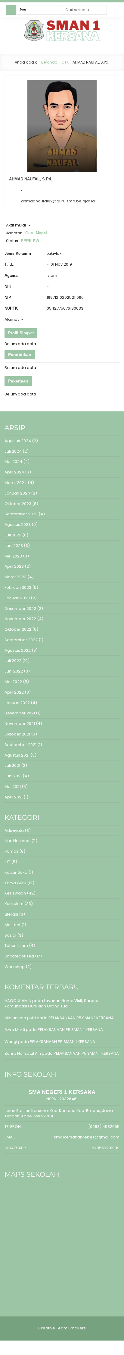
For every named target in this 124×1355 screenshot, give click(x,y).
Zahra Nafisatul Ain (23, 1053)
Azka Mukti (15, 1029)
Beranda (49, 62)
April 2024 (14, 472)
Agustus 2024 (18, 441)
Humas (11, 851)
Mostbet (12, 925)
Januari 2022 (17, 703)
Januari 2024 (17, 493)
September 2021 (20, 745)
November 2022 (20, 619)
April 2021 (14, 797)
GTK (65, 62)
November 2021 (20, 723)
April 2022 (14, 692)
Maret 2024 (16, 482)
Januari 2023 (17, 598)
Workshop (15, 966)
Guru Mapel (36, 233)
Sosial (10, 935)
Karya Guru (15, 883)
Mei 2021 (13, 786)
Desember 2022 (20, 608)
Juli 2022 (13, 660)
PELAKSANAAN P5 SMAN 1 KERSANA (81, 1018)
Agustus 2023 (18, 524)
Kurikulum (14, 904)
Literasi (11, 914)
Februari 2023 (18, 587)
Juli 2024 (13, 451)
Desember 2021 (20, 713)
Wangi (11, 1041)
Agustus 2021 (17, 755)
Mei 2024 (13, 461)
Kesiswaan (15, 893)
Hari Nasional (17, 841)
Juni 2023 (14, 545)
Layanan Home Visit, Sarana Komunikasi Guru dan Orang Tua (51, 1003)
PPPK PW (30, 241)
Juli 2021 (12, 765)
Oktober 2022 (18, 629)
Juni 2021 (13, 776)
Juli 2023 (13, 535)
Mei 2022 (13, 682)
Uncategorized (19, 956)
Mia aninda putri (20, 1018)
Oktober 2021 (17, 734)
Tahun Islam (16, 945)
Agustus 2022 (18, 650)
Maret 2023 (15, 577)
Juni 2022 (14, 671)
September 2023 (21, 514)
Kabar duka (16, 872)
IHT (7, 862)
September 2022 (21, 640)
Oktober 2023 (18, 504)
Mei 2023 (13, 556)
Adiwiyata (14, 830)
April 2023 (14, 566)
